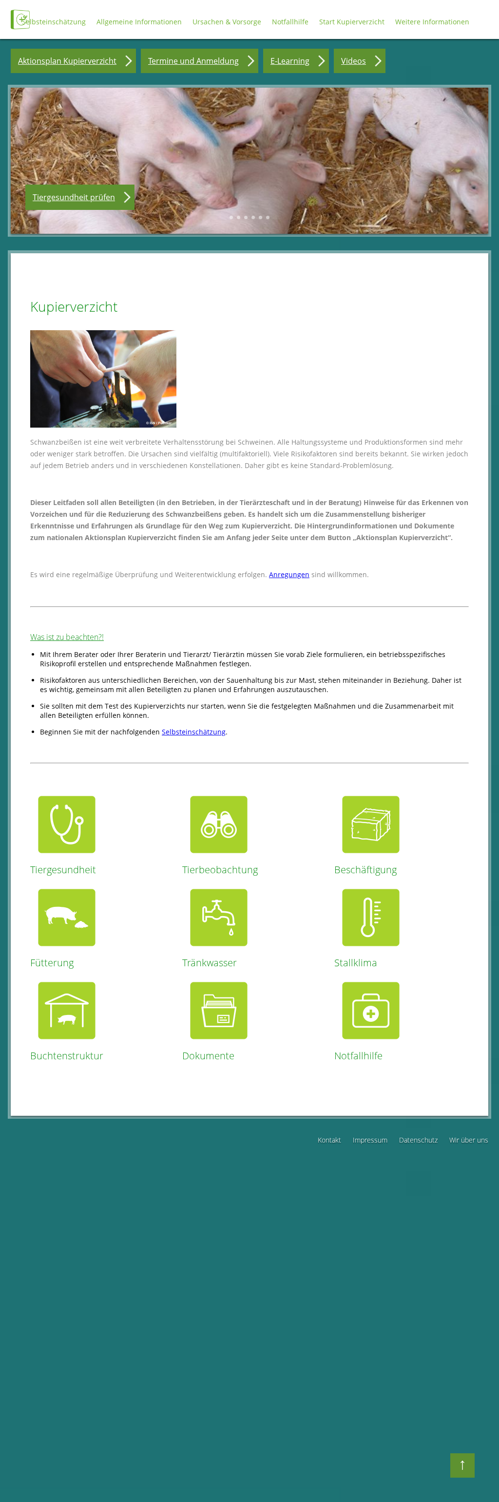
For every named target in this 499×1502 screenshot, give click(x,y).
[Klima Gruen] (370, 951)
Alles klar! (18, 1474)
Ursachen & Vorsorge (226, 21)
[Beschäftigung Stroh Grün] (370, 858)
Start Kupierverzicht (351, 21)
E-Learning (289, 61)
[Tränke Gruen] (218, 951)
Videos (353, 61)
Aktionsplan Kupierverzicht (67, 61)
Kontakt (329, 1140)
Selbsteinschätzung (54, 21)
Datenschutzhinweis (44, 1497)
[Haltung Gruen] (66, 1044)
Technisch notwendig (28, 1354)
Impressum (370, 1140)
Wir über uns (468, 1140)
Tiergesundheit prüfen (74, 197)
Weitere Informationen (432, 21)
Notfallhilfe (290, 21)
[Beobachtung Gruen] (218, 858)
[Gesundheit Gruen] (66, 858)
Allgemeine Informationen (139, 21)
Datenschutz (418, 1140)
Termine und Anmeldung (193, 61)
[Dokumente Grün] (218, 1044)
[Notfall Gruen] (370, 1044)
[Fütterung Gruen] (66, 951)
